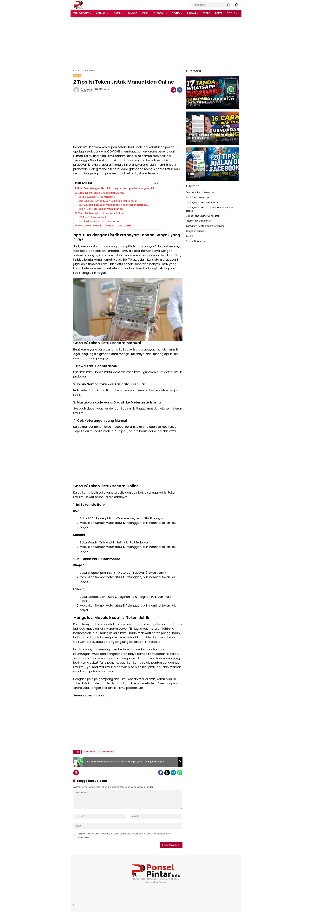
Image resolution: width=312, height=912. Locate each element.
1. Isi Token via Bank (95, 217)
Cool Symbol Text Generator (202, 202)
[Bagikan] (179, 90)
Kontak (190, 236)
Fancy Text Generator (198, 221)
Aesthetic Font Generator (200, 192)
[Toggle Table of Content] (154, 183)
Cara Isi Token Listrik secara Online (101, 213)
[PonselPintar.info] (78, 4)
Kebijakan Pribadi (195, 231)
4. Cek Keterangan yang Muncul (103, 209)
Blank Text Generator (198, 197)
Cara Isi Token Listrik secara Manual (101, 193)
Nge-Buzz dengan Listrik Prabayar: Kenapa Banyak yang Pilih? (117, 188)
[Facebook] (160, 772)
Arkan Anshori (87, 89)
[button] (228, 4)
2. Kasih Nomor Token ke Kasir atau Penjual (110, 201)
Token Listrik (107, 751)
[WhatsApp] (179, 772)
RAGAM (77, 75)
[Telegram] (173, 772)
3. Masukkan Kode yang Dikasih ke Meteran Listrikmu (116, 204)
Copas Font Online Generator (202, 216)
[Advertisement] (156, 43)
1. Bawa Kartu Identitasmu (99, 196)
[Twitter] (167, 772)
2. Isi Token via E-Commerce (101, 221)
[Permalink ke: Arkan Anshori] (77, 90)
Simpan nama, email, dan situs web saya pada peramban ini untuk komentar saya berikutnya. (124, 835)
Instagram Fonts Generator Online (205, 226)
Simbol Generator (196, 241)
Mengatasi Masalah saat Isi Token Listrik (104, 225)
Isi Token (90, 751)
